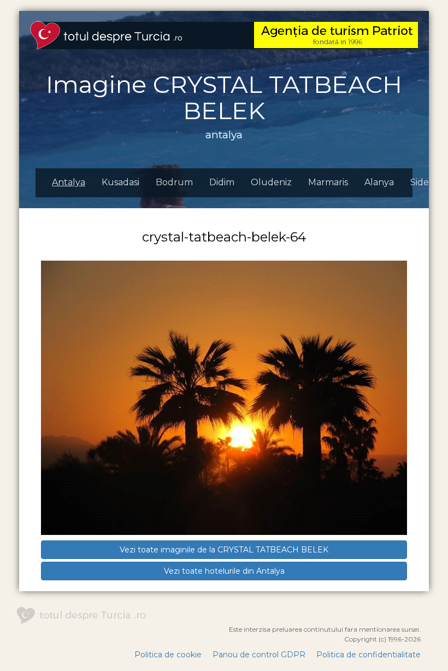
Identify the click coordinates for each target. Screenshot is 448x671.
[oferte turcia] (336, 34)
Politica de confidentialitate (368, 655)
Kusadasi (120, 182)
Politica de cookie (168, 655)
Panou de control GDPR (259, 655)
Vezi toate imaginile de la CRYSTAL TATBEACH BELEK (224, 550)
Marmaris (328, 182)
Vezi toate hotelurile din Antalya (224, 571)
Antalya (68, 182)
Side (419, 182)
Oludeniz (271, 182)
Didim (221, 182)
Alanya (379, 182)
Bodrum (174, 182)
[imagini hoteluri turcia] (106, 34)
